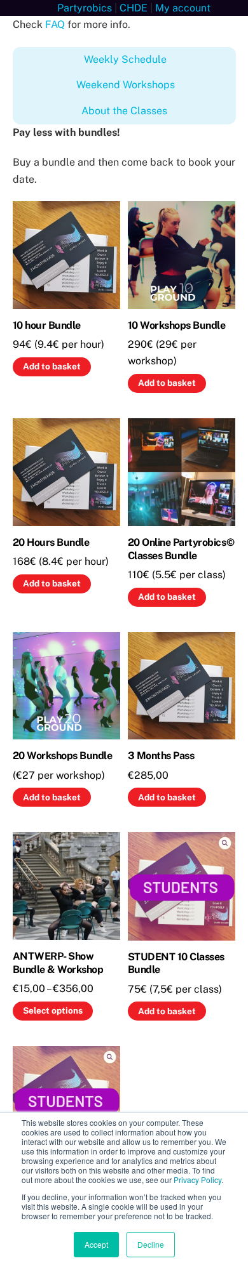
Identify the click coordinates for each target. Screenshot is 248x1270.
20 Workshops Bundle (63, 756)
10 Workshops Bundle (177, 325)
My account (182, 8)
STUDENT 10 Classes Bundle (176, 963)
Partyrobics (84, 8)
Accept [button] (96, 1244)
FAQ (55, 24)
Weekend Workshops (125, 85)
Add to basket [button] (52, 366)
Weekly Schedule (125, 59)
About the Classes (124, 111)
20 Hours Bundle (51, 542)
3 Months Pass (161, 756)
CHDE (134, 8)
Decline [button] (150, 1244)
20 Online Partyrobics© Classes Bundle (181, 549)
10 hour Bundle (47, 325)
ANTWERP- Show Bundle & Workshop (58, 963)
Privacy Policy (197, 1179)
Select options (53, 1010)
